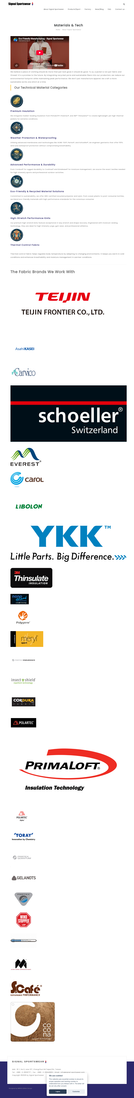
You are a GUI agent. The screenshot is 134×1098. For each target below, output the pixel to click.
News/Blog (99, 9)
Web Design (28, 1088)
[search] (124, 4)
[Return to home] (21, 4)
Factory (88, 9)
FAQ (109, 9)
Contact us (120, 9)
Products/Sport (74, 9)
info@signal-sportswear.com (73, 1072)
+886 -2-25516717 (23, 1072)
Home (58, 29)
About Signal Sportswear (54, 9)
